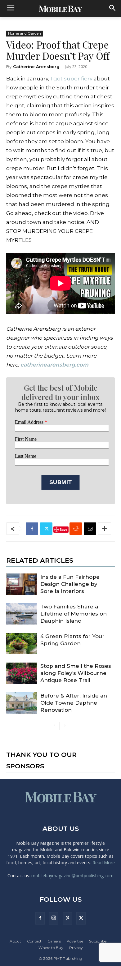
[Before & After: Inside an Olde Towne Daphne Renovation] (21, 703)
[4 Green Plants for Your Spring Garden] (21, 643)
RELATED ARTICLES (39, 560)
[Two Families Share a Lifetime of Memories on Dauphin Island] (21, 614)
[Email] (90, 528)
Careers (54, 941)
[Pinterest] (67, 918)
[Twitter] (46, 528)
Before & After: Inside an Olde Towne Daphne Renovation (73, 703)
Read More (103, 862)
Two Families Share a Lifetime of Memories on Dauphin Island (73, 613)
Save (63, 529)
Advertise (75, 941)
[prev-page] (54, 726)
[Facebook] (32, 528)
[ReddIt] (75, 528)
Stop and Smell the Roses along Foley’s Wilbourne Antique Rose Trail (75, 673)
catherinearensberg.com (54, 365)
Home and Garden (24, 33)
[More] (104, 528)
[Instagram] (53, 918)
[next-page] (64, 726)
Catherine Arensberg (36, 66)
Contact (34, 941)
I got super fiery (70, 78)
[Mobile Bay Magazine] (60, 8)
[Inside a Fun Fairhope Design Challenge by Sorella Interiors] (21, 584)
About (15, 941)
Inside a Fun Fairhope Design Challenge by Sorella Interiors (70, 584)
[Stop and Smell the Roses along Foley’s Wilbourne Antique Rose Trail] (21, 673)
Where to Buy (50, 947)
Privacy (76, 947)
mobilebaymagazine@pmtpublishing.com (72, 875)
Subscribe (97, 941)
